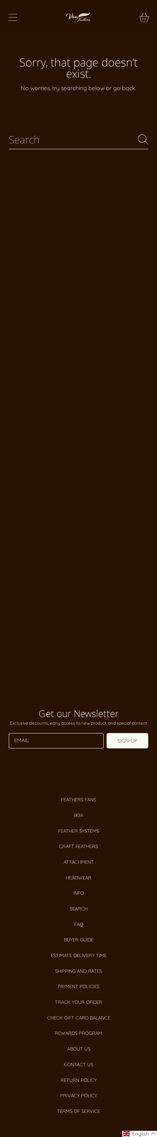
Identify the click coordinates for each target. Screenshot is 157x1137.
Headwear (78, 877)
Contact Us (78, 1064)
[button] (13, 17)
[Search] (143, 139)
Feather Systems (78, 831)
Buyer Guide (78, 940)
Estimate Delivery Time (79, 955)
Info (78, 893)
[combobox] (78, 139)
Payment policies (78, 986)
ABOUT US (78, 1049)
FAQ (78, 924)
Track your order (78, 1002)
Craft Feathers (78, 846)
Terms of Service (78, 1111)
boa (78, 815)
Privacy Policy (78, 1095)
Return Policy (79, 1080)
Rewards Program (78, 1033)
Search (79, 908)
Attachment (79, 862)
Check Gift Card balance (78, 1018)
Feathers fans (78, 799)
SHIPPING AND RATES (78, 971)
